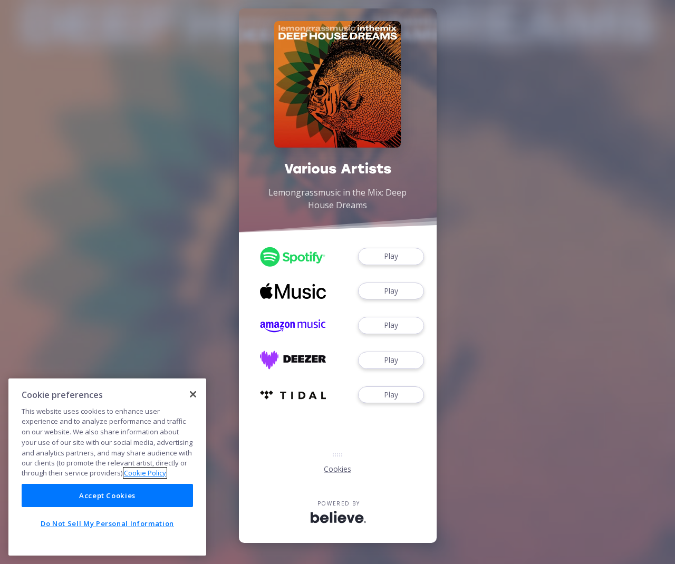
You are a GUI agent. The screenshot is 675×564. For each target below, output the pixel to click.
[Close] (193, 394)
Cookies (337, 469)
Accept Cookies (107, 495)
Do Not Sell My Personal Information (107, 523)
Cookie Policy (145, 473)
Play (391, 256)
